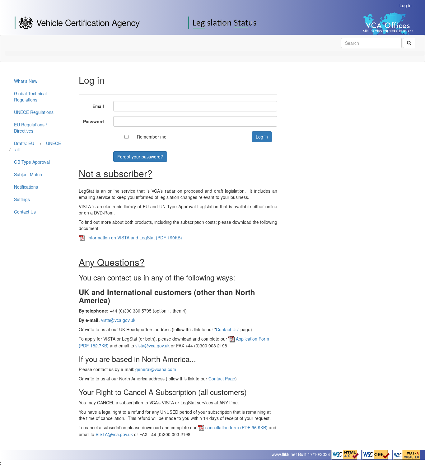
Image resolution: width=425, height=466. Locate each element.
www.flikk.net (284, 454)
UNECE (53, 143)
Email (98, 106)
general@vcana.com (155, 369)
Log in (405, 5)
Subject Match (28, 174)
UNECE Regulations (34, 112)
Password (93, 121)
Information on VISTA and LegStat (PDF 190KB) (133, 237)
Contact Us (25, 212)
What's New (25, 81)
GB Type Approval (32, 162)
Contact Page (221, 378)
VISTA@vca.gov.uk (114, 434)
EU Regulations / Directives (30, 127)
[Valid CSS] (377, 454)
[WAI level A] (406, 454)
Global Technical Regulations (30, 96)
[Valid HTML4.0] (346, 454)
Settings (22, 199)
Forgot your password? (140, 156)
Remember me (151, 137)
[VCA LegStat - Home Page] (223, 22)
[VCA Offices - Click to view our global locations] (375, 23)
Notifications (26, 187)
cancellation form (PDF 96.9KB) (236, 427)
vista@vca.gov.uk (118, 320)
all (17, 149)
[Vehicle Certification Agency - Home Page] (77, 22)
